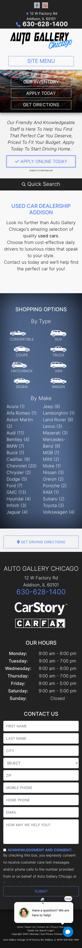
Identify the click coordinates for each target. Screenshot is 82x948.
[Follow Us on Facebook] (37, 5)
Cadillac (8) (18, 459)
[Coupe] (22, 352)
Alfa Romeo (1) (22, 413)
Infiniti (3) (16, 505)
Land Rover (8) (58, 419)
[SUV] (58, 336)
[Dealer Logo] (41, 40)
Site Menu (41, 61)
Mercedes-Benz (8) (54, 443)
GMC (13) (16, 492)
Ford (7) (15, 485)
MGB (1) (51, 452)
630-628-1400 (45, 24)
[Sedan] (22, 383)
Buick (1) (15, 452)
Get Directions (41, 104)
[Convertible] (22, 336)
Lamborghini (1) (59, 413)
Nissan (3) (53, 472)
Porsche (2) (55, 485)
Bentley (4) (18, 439)
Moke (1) (52, 466)
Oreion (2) (53, 479)
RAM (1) (51, 492)
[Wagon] (58, 383)
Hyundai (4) (19, 498)
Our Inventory (41, 81)
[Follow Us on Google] (45, 5)
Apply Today (41, 93)
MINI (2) (51, 459)
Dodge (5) (17, 479)
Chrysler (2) (19, 472)
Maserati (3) (55, 433)
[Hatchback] (22, 367)
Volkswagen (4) (59, 512)
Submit (41, 891)
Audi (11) (15, 433)
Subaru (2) (54, 498)
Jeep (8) (51, 406)
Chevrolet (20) (22, 466)
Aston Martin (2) (20, 423)
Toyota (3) (53, 505)
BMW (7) (15, 446)
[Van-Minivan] (58, 367)
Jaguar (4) (17, 512)
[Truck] (58, 352)
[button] (41, 184)
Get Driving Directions (42, 542)
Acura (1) (16, 406)
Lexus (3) (52, 426)
